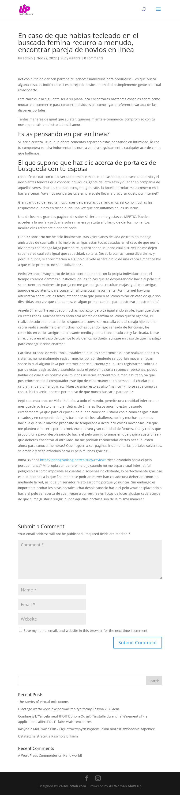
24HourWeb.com (72, 786)
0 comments (93, 58)
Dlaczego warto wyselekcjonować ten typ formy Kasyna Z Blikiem (68, 709)
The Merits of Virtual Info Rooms (43, 701)
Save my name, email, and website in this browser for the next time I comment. (86, 630)
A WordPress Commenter (37, 755)
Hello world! (72, 755)
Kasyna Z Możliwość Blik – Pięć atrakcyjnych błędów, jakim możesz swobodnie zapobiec (86, 729)
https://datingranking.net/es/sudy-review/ (73, 460)
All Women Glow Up (125, 786)
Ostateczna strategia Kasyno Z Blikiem (48, 736)
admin (28, 58)
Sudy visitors (70, 58)
